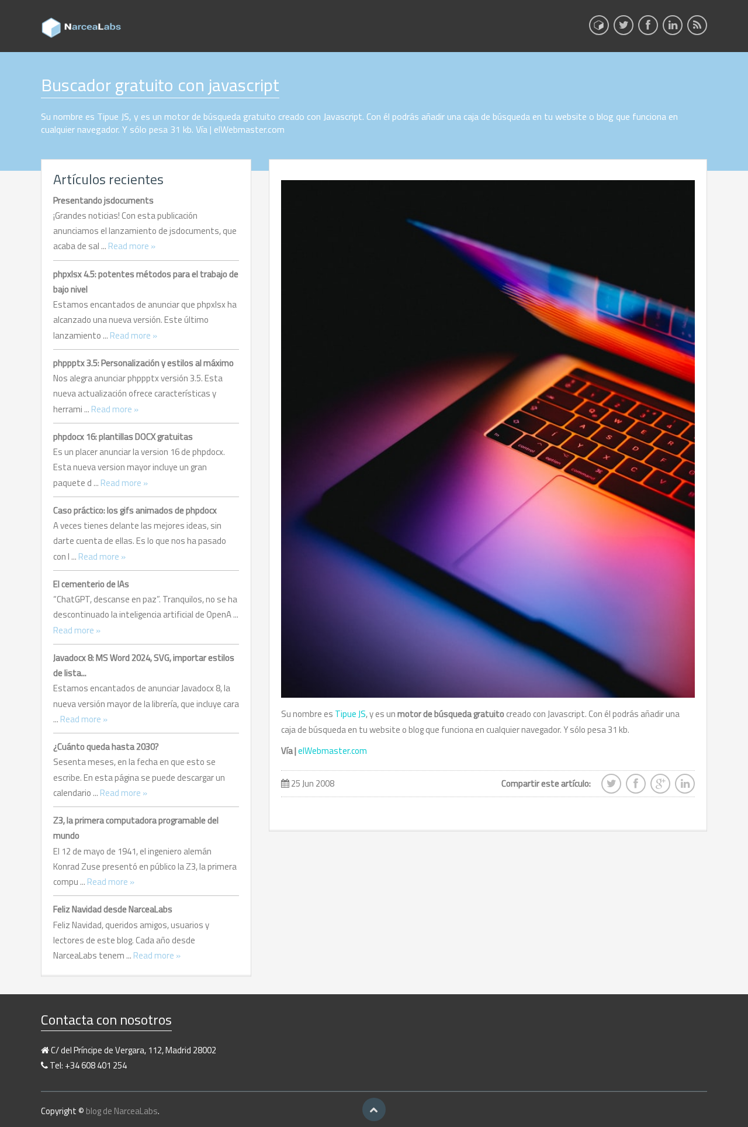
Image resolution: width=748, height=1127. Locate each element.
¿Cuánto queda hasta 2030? (106, 746)
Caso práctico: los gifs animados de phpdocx (135, 510)
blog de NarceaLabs (122, 1111)
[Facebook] (648, 28)
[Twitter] (623, 28)
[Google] (660, 787)
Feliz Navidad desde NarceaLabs (112, 909)
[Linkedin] (672, 28)
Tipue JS (350, 714)
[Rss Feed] (697, 28)
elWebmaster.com (332, 750)
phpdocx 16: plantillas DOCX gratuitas (123, 436)
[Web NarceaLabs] (599, 25)
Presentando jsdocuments (103, 200)
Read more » (131, 246)
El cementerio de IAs (91, 584)
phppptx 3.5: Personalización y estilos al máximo (143, 363)
